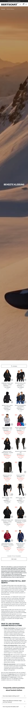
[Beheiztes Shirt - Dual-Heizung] (7, 490)
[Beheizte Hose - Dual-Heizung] (20, 490)
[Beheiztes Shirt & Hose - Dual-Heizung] (20, 375)
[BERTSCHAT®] (9, 4)
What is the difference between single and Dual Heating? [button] (12, 701)
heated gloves (4, 676)
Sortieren (15, 366)
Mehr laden (14, 559)
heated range (11, 674)
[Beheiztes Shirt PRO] (7, 467)
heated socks (13, 676)
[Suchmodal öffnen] (20, 4)
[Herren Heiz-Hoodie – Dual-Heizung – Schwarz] (7, 512)
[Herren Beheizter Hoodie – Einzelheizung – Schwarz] (20, 512)
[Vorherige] (4, 1)
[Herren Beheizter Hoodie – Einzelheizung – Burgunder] (7, 536)
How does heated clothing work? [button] (11, 696)
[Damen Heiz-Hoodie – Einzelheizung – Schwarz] (7, 443)
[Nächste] (23, 1)
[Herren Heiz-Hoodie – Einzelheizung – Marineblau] (20, 536)
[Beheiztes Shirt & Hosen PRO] (20, 443)
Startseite (3, 9)
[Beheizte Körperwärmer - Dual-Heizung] (20, 397)
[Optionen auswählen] (12, 379)
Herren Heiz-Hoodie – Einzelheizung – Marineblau (20, 545)
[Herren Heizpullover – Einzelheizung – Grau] (7, 420)
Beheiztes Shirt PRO (7, 475)
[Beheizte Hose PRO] (20, 467)
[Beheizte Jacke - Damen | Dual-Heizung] (7, 397)
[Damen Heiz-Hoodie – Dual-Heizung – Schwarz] (7, 375)
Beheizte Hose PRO (21, 475)
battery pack (7, 675)
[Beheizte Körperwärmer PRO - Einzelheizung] (20, 420)
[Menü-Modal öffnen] (26, 4)
